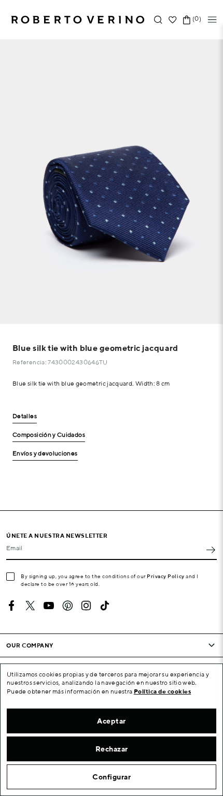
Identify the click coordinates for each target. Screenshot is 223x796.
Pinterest (67, 605)
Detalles (24, 416)
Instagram (86, 605)
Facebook (11, 605)
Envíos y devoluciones (45, 453)
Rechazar (111, 749)
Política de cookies (162, 691)
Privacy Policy (166, 576)
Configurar (111, 777)
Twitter (30, 605)
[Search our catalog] (158, 20)
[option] (111, 181)
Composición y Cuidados (48, 435)
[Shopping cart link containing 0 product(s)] (186, 20)
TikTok (105, 605)
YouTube (49, 605)
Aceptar (111, 721)
